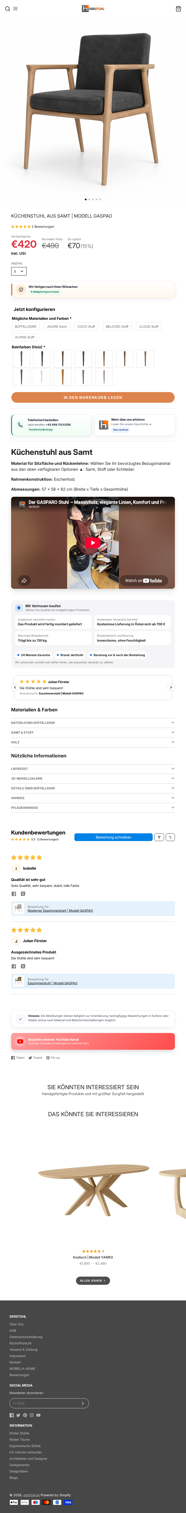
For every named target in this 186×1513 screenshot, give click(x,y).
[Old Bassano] (104, 359)
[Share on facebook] (14, 894)
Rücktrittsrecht (21, 1343)
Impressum (18, 1356)
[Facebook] (12, 1415)
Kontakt (15, 1362)
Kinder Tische (20, 1439)
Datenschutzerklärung (26, 1337)
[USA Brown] (84, 377)
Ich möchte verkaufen (26, 1452)
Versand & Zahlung (24, 1349)
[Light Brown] (125, 359)
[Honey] (63, 377)
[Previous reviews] (15, 687)
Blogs (14, 1477)
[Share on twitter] (23, 894)
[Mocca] (63, 359)
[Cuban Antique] (84, 359)
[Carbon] (42, 359)
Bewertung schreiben (113, 837)
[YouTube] (38, 1415)
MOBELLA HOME (22, 1368)
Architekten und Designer (28, 1458)
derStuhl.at (31, 1495)
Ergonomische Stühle (25, 1446)
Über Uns (16, 1324)
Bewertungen (19, 1375)
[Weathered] (146, 359)
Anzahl (17, 263)
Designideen (19, 1471)
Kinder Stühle (19, 1433)
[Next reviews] (171, 687)
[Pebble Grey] (104, 377)
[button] (86, 199)
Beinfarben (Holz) (28, 347)
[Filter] (159, 837)
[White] (42, 377)
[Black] (22, 359)
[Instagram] (31, 1415)
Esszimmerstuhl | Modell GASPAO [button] (53, 983)
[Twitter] (18, 1415)
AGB (13, 1330)
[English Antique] (22, 377)
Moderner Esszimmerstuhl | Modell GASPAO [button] (60, 910)
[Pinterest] (25, 1415)
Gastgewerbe (19, 1465)
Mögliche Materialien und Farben (42, 318)
